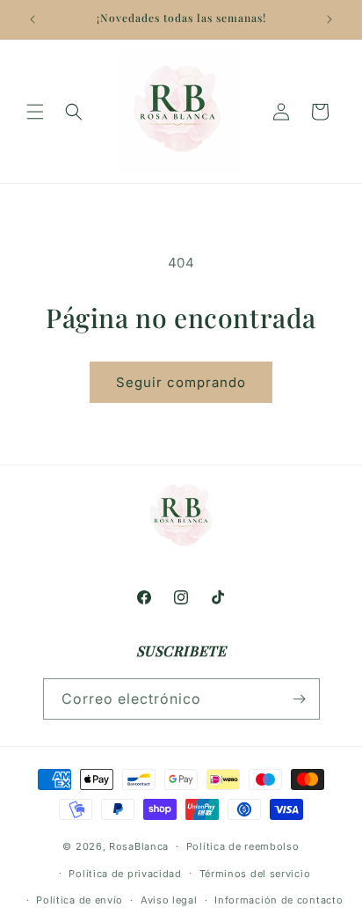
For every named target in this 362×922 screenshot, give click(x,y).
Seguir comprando (181, 382)
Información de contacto (278, 900)
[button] (35, 111)
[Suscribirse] (299, 699)
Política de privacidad (125, 873)
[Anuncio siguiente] (329, 19)
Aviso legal (169, 900)
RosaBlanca (139, 846)
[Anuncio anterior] (32, 19)
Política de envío (79, 900)
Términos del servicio (255, 873)
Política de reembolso (243, 846)
